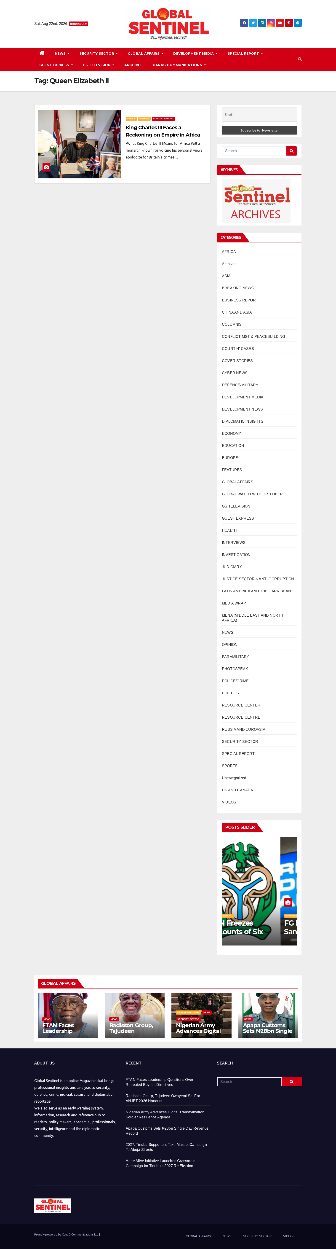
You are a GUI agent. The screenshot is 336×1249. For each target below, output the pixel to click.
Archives (229, 264)
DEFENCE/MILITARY (240, 385)
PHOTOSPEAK (235, 669)
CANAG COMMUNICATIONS (178, 65)
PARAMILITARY (235, 657)
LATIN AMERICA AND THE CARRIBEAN (256, 591)
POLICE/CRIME (235, 681)
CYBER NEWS (235, 373)
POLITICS (230, 693)
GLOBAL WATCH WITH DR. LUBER (252, 494)
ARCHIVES (133, 65)
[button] (300, 59)
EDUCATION (233, 446)
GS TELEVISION (97, 65)
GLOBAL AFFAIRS (144, 53)
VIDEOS (229, 802)
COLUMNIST (233, 324)
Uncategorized (234, 778)
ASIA (226, 276)
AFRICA (131, 118)
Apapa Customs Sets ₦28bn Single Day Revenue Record (267, 1034)
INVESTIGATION (236, 555)
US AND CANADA (237, 790)
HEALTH (229, 530)
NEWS (61, 53)
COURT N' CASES (238, 349)
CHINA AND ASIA (237, 312)
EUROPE (144, 118)
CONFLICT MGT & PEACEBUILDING (253, 336)
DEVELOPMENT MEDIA (194, 53)
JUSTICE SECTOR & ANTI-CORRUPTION (258, 579)
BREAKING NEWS (238, 288)
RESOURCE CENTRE (241, 717)
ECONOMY (231, 433)
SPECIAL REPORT (244, 53)
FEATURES (232, 470)
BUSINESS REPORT (240, 300)
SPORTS (229, 766)
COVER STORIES (237, 361)
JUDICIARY (232, 567)
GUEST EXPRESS (54, 65)
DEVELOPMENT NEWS (242, 409)
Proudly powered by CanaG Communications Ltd (66, 1234)
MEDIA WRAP (234, 603)
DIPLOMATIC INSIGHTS (242, 421)
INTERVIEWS (233, 543)
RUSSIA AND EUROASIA (243, 729)
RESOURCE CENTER (241, 705)
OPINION (229, 645)
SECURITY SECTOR (97, 53)
